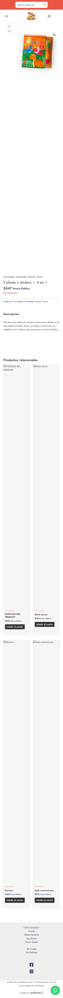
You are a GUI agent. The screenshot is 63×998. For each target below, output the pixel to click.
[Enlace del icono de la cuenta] (49, 16)
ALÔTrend (35, 992)
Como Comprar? (31, 927)
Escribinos (31, 938)
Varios (40, 276)
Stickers (31, 276)
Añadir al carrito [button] (15, 626)
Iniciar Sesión (31, 942)
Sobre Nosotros (31, 934)
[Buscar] (44, 5)
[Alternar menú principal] (6, 16)
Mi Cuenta (31, 948)
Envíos (31, 931)
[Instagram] (31, 971)
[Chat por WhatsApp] (55, 990)
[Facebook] (31, 965)
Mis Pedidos (31, 952)
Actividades (9, 276)
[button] (54, 35)
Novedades (21, 276)
